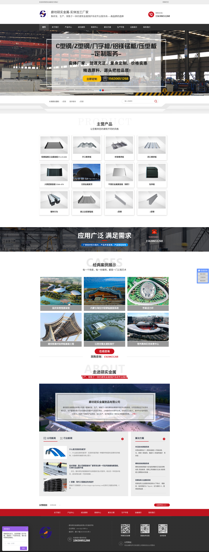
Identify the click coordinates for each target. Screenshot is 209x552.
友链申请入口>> (162, 505)
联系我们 (146, 27)
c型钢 (64, 101)
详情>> (134, 414)
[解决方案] (164, 439)
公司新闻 (51, 438)
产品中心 (68, 27)
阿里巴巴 (166, 2)
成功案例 (81, 27)
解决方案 (107, 27)
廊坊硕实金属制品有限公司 (104, 402)
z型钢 (81, 101)
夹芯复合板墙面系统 (142, 447)
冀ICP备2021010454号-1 (83, 532)
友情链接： (44, 505)
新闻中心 (94, 27)
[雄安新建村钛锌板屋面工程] (61, 327)
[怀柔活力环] (148, 291)
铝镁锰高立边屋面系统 (143, 480)
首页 (44, 27)
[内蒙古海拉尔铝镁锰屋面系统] (104, 291)
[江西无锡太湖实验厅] (104, 327)
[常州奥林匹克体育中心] (148, 327)
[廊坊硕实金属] (42, 17)
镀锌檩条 (72, 101)
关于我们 (55, 27)
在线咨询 (104, 351)
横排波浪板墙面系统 (142, 463)
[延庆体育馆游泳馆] (61, 291)
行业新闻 (68, 438)
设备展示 (133, 27)
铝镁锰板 (53, 505)
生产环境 (120, 27)
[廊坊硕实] (45, 539)
